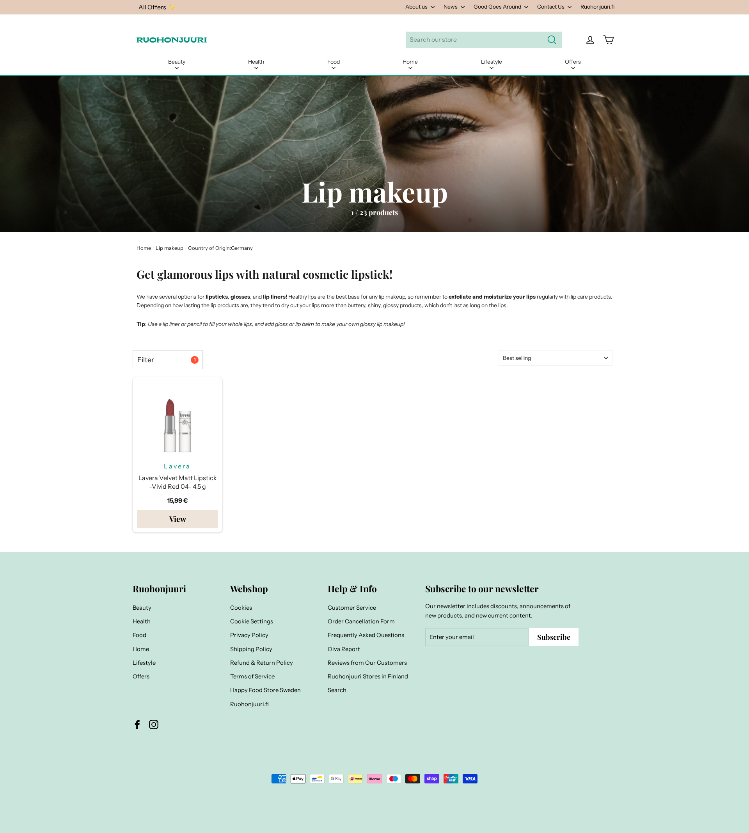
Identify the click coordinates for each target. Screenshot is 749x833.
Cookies (241, 607)
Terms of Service (252, 676)
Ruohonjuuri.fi (597, 6)
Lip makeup (169, 248)
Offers (573, 61)
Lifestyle (491, 61)
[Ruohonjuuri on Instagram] (153, 724)
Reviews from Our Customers (367, 662)
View (177, 519)
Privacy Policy (249, 635)
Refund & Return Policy (261, 662)
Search (337, 690)
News (451, 6)
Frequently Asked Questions (366, 635)
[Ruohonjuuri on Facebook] (137, 724)
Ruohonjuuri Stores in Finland (368, 676)
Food (333, 61)
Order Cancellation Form (361, 621)
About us (417, 6)
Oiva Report (344, 649)
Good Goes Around (498, 6)
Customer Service (352, 607)
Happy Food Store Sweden (265, 690)
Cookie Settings (251, 621)
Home (410, 61)
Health (256, 61)
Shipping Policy (251, 649)
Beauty (176, 61)
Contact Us (551, 6)
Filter (166, 359)
